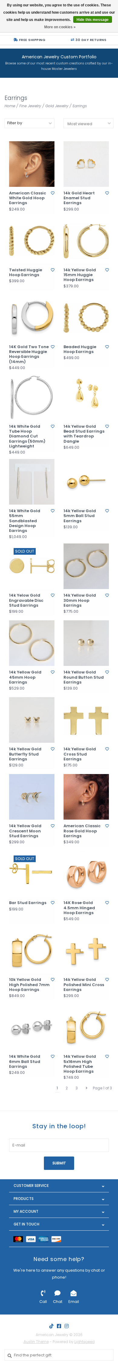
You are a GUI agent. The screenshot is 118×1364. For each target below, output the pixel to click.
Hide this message (93, 20)
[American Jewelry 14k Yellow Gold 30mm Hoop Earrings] (86, 566)
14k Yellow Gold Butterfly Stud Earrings (25, 754)
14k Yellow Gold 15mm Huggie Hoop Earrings (80, 275)
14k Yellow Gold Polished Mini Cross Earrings (84, 984)
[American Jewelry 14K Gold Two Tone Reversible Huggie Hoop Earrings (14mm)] (31, 318)
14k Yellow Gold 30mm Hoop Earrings (80, 600)
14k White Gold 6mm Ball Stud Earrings (24, 1061)
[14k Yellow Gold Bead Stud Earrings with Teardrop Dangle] (86, 397)
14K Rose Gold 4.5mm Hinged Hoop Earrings (79, 907)
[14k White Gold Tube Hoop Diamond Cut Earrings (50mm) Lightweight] (31, 397)
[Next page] (86, 1088)
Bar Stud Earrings (27, 902)
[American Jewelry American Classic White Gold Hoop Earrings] (31, 164)
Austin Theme (36, 1341)
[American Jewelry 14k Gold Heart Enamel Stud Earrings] (86, 164)
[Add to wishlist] (52, 193)
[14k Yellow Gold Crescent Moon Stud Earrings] (31, 797)
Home (10, 105)
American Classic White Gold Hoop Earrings (27, 198)
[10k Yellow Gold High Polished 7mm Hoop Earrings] (31, 950)
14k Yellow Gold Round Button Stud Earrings (84, 677)
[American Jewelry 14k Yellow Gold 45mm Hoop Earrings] (31, 643)
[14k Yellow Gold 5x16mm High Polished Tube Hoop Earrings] (86, 1027)
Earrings (80, 105)
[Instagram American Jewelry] (66, 1326)
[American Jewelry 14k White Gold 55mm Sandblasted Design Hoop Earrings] (31, 482)
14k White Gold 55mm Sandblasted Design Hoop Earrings (24, 521)
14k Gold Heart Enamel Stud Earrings (79, 198)
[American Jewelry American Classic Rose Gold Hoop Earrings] (86, 797)
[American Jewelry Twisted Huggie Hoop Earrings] (31, 241)
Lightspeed (84, 1341)
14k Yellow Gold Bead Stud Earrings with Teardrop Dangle (84, 434)
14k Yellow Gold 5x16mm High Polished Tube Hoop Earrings (80, 1064)
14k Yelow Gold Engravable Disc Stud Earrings (26, 600)
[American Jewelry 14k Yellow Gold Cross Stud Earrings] (86, 720)
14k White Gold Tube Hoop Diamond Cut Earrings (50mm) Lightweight (27, 436)
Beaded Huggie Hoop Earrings (80, 349)
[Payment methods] (19, 1239)
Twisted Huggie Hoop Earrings (25, 273)
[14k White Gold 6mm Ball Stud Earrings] (31, 1027)
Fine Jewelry (30, 105)
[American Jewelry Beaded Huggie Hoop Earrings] (86, 318)
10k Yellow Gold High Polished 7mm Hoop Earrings (29, 984)
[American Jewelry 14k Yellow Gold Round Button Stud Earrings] (86, 643)
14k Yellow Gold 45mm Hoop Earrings (25, 677)
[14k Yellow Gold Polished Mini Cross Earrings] (86, 950)
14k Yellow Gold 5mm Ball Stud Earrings (80, 516)
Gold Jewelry (56, 105)
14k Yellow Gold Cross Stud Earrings (80, 754)
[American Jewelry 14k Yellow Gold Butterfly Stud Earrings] (31, 720)
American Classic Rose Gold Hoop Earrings (82, 831)
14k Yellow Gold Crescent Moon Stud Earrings (25, 831)
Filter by (14, 123)
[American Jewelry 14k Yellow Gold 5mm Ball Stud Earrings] (86, 482)
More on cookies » (60, 27)
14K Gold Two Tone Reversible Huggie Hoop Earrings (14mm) (29, 354)
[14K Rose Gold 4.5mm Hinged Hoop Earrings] (86, 873)
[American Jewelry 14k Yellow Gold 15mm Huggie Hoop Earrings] (86, 241)
